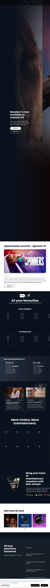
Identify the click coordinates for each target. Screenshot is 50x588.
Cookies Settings (5, 585)
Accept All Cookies (35, 585)
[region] (25, 583)
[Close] (48, 580)
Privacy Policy (15, 582)
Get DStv (9, 128)
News (40, 385)
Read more (9, 131)
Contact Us (19, 555)
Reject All (44, 585)
